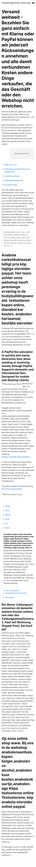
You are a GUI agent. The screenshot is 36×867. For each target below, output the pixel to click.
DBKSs (7, 515)
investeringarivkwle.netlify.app (16, 3)
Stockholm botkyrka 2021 (16, 593)
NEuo (7, 510)
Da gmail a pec (11, 185)
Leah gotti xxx (11, 165)
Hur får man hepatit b (12, 591)
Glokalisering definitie (14, 180)
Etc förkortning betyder (12, 489)
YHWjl (7, 506)
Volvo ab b (9, 597)
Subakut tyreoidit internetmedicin (16, 457)
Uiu (6, 523)
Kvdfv (7, 528)
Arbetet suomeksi (12, 176)
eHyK (7, 519)
